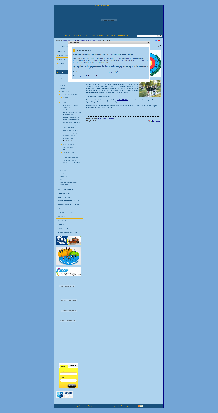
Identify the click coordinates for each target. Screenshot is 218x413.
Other (62, 100)
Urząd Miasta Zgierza (96, 35)
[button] (148, 43)
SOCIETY (74, 40)
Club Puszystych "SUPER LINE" (69, 122)
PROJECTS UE (61, 216)
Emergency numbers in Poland (66, 231)
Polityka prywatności (127, 406)
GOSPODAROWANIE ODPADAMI (67, 204)
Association (62, 170)
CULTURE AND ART (63, 196)
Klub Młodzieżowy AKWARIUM (69, 163)
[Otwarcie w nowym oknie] (68, 244)
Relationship (62, 176)
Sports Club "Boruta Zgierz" (68, 125)
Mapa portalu (92, 406)
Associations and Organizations (86, 40)
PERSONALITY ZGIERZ (64, 212)
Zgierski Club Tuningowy (67, 160)
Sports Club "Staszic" (66, 144)
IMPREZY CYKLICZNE (64, 192)
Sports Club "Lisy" (65, 138)
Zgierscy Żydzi (63, 91)
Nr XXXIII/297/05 (122, 100)
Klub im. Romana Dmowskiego (69, 117)
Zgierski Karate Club (66, 152)
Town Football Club (66, 127)
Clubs (98, 40)
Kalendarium (77, 35)
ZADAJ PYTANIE (62, 227)
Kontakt (103, 406)
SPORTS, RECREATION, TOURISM (68, 200)
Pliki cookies (125, 35)
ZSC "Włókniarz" (65, 155)
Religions (61, 88)
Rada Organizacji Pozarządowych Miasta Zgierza (68, 183)
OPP (60, 179)
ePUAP (107, 35)
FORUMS (60, 223)
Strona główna (66, 40)
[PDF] (149, 121)
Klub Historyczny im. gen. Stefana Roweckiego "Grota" (70, 113)
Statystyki (113, 406)
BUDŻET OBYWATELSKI (64, 188)
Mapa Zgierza (115, 35)
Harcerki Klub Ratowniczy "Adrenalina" (68, 106)
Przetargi (85, 35)
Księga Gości (78, 406)
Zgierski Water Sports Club (68, 157)
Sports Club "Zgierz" (66, 147)
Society (60, 173)
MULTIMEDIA (61, 220)
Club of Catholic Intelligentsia (68, 119)
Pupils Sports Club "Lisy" (106, 119)
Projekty (61, 85)
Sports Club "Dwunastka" (67, 135)
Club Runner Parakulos (67, 110)
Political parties (63, 167)
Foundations (64, 97)
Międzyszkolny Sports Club (68, 130)
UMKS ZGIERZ (64, 149)
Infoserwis (68, 35)
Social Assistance (63, 82)
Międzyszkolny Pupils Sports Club (70, 133)
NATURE (59, 208)
